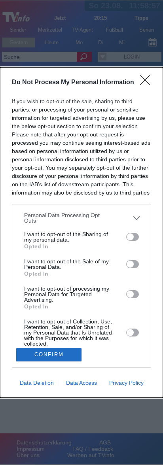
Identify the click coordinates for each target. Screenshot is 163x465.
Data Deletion (37, 383)
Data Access (81, 383)
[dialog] (81, 232)
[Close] (147, 82)
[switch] (132, 237)
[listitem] (81, 217)
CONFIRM (49, 354)
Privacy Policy (126, 383)
